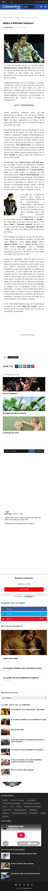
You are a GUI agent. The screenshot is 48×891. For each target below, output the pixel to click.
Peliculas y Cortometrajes (32, 807)
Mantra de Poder (17, 729)
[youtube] (43, 2)
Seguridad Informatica (19, 813)
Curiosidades (31, 800)
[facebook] (35, 2)
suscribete (24, 589)
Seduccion (6, 813)
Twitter (25, 614)
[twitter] (38, 2)
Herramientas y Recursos (31, 803)
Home (4, 18)
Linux (12, 807)
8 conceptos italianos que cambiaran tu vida (28, 719)
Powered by (18, 596)
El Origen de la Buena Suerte (14, 413)
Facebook (25, 609)
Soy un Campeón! (10, 393)
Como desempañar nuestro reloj (24, 853)
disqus (31, 451)
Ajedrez (5, 800)
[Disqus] (24, 480)
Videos (17, 18)
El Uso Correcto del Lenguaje (22, 770)
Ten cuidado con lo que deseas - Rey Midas (28, 709)
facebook (39, 451)
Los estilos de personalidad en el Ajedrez (27, 750)
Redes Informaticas (20, 810)
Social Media (34, 813)
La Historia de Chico (11, 433)
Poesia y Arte (7, 810)
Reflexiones (33, 810)
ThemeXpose (27, 888)
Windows (5, 816)
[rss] (46, 2)
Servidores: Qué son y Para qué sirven (25, 873)
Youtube (25, 619)
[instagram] (41, 2)
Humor (5, 807)
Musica (10, 18)
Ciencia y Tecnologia (17, 800)
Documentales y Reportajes (11, 803)
